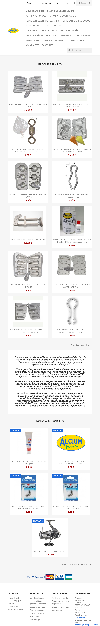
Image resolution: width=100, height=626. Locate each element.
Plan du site (35, 616)
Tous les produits (81, 345)
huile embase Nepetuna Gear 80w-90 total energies (29, 462)
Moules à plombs (35, 11)
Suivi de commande (60, 598)
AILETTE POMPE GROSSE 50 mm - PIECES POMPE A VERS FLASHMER (29, 507)
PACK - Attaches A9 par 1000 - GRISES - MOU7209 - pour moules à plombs (72, 331)
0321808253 (80, 617)
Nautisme (51, 35)
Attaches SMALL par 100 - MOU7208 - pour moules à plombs (72, 195)
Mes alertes (57, 610)
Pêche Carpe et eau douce (76, 20)
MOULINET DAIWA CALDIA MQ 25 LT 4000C (50, 551)
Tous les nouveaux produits (76, 564)
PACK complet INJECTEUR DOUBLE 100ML (28, 239)
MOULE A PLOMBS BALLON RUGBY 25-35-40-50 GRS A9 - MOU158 (72, 105)
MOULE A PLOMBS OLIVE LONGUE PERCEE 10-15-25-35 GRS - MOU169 (28, 331)
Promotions (13, 606)
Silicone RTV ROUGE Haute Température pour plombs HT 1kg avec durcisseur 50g (72, 240)
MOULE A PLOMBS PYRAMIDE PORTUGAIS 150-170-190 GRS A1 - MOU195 (72, 150)
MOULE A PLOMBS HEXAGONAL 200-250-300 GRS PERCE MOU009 (72, 285)
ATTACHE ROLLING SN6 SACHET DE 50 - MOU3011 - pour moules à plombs (28, 150)
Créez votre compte (60, 607)
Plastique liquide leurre (60, 11)
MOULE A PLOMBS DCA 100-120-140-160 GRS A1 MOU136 (28, 105)
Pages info (47, 45)
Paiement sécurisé (37, 610)
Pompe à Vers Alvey (36, 16)
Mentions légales (37, 598)
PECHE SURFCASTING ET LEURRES (42, 20)
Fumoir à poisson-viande (62, 16)
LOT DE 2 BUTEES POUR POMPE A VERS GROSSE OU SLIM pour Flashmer (71, 462)
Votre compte (59, 593)
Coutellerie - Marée (67, 30)
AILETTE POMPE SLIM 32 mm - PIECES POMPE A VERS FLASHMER (71, 507)
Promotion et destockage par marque (47, 40)
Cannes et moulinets (54, 25)
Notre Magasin (36, 619)
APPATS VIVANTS (79, 40)
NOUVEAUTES (32, 45)
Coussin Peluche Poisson (40, 30)
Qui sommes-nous (37, 607)
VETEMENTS (65, 35)
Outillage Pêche (35, 35)
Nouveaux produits (16, 609)
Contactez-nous (37, 613)
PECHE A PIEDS (33, 25)
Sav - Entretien (82, 35)
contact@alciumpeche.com (86, 625)
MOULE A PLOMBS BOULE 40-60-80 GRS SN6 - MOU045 (28, 195)
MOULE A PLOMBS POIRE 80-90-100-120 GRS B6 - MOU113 (28, 285)
